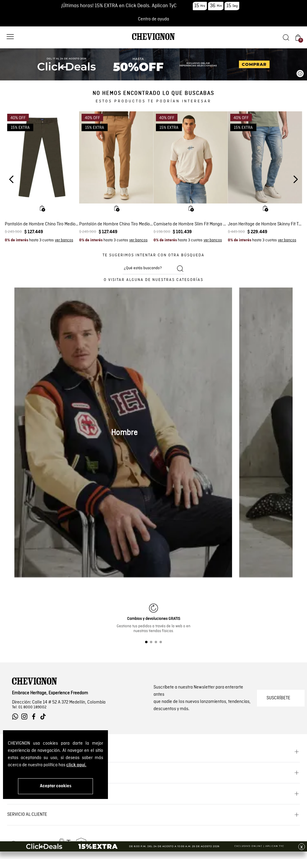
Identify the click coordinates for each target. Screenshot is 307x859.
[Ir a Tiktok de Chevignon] (44, 716)
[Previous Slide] (11, 179)
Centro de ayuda (153, 19)
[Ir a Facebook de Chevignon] (35, 716)
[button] (10, 37)
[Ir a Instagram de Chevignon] (26, 716)
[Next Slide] (295, 179)
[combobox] (153, 268)
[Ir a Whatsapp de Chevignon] (16, 716)
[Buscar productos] (180, 268)
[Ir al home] (153, 40)
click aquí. (76, 765)
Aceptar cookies (55, 786)
